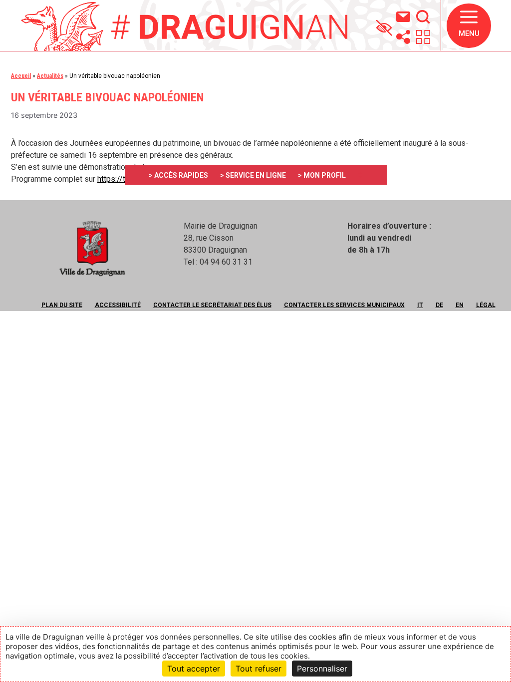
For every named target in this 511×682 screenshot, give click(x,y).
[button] (469, 25)
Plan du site (61, 305)
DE (439, 305)
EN (460, 305)
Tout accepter (193, 669)
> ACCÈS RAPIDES (178, 175)
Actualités (50, 75)
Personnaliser (322, 669)
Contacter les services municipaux (344, 305)
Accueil (21, 75)
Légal (486, 305)
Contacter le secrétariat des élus (212, 305)
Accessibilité (118, 305)
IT (420, 305)
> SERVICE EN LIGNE (253, 175)
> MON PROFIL (322, 175)
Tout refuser (258, 669)
